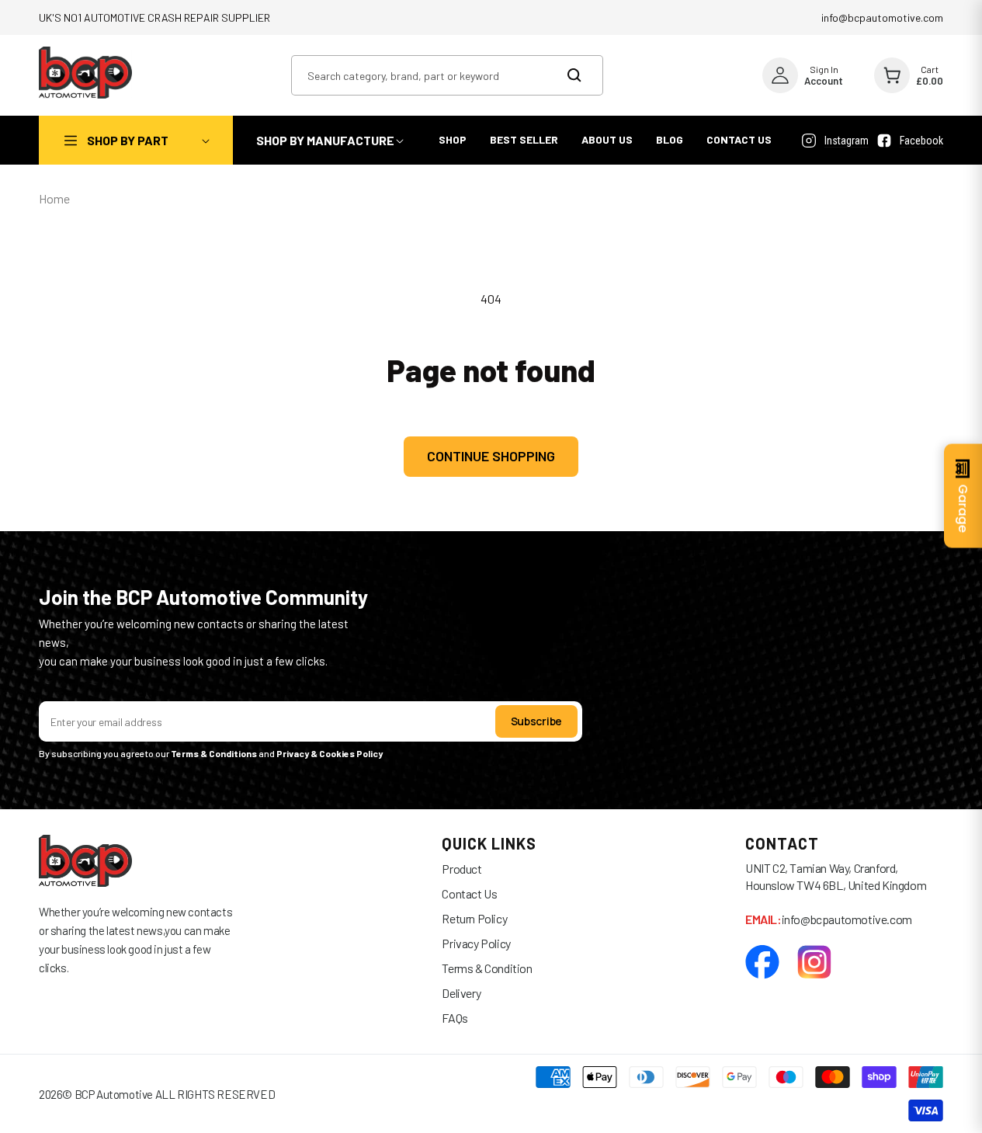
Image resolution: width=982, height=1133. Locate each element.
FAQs (454, 1017)
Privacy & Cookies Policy (330, 753)
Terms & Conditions (214, 753)
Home (54, 198)
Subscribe (536, 721)
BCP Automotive (114, 1094)
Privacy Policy (476, 943)
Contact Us (469, 893)
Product (461, 868)
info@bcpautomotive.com (882, 17)
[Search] (583, 75)
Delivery (461, 992)
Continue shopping (491, 455)
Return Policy (474, 918)
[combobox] (447, 75)
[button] (136, 140)
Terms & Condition (487, 968)
